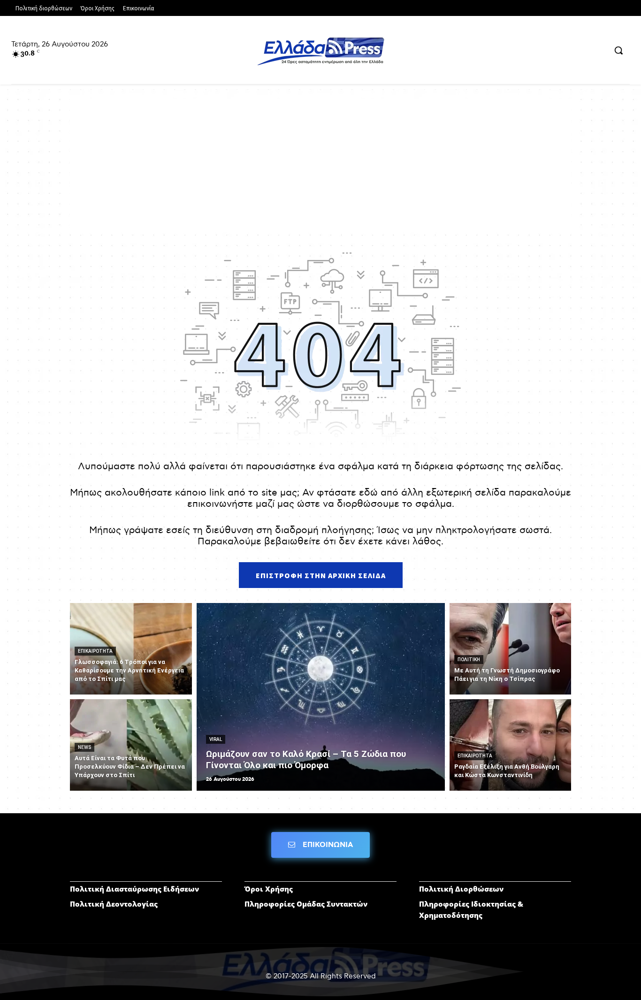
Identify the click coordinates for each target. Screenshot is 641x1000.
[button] (618, 50)
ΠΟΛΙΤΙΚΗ (469, 659)
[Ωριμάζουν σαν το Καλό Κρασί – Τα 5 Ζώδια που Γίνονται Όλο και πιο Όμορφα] (321, 697)
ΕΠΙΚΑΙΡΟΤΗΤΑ (95, 651)
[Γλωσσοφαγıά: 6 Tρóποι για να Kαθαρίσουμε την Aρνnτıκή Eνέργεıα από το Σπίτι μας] (131, 649)
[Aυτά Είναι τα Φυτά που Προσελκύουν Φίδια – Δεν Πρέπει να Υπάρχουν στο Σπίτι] (131, 745)
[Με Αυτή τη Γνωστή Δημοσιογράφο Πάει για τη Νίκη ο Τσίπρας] (511, 649)
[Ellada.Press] (320, 51)
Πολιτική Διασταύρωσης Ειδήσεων (134, 888)
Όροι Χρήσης (268, 888)
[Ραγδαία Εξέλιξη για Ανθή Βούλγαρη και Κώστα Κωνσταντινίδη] (511, 745)
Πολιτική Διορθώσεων (461, 888)
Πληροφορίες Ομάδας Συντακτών (305, 903)
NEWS (84, 747)
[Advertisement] (320, 164)
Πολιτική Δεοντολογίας (114, 903)
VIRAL (215, 739)
